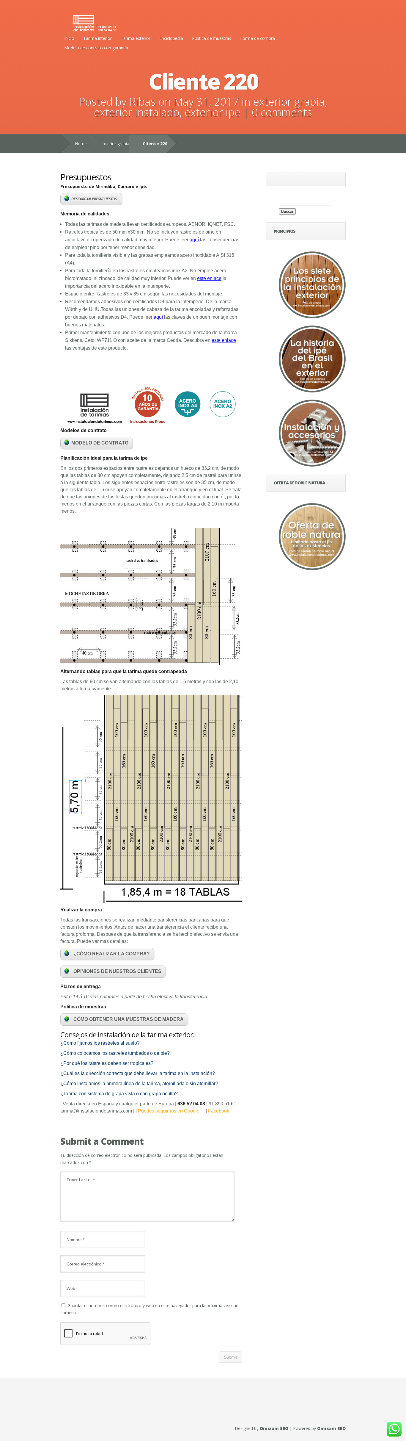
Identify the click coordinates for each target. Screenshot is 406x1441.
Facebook (218, 1110)
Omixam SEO (274, 1428)
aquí (194, 239)
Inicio (69, 38)
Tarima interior (97, 38)
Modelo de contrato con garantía (96, 48)
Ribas (142, 101)
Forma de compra (257, 38)
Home (81, 143)
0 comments (282, 112)
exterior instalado (137, 112)
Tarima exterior (135, 38)
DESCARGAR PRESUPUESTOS (94, 198)
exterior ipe (212, 112)
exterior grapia (289, 101)
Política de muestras (211, 38)
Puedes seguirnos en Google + (172, 1110)
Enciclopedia (171, 38)
